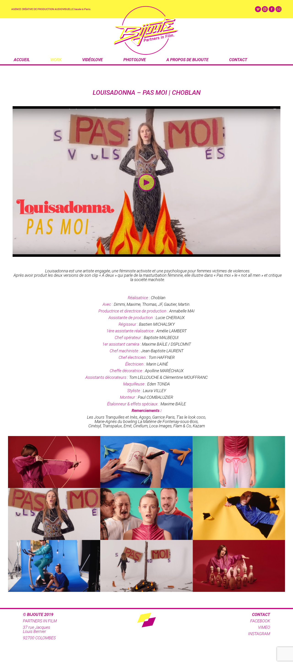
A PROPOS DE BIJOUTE (187, 59)
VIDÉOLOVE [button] (92, 59)
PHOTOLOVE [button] (134, 59)
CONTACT (238, 59)
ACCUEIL (22, 59)
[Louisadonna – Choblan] (54, 462)
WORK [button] (56, 59)
